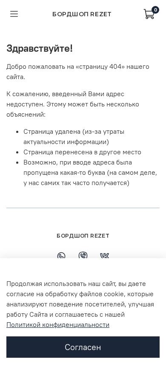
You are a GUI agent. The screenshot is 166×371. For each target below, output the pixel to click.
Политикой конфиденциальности (57, 324)
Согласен (83, 347)
